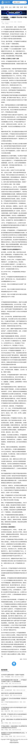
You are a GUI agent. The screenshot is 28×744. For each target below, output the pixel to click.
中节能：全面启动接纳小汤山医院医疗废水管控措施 (14, 720)
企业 (10, 7)
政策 (14, 7)
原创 (25, 7)
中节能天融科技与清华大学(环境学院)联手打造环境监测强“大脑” (13, 708)
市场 (6, 7)
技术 (21, 7)
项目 (17, 7)
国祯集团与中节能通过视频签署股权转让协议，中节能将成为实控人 (14, 733)
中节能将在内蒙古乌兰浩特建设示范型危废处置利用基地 (14, 687)
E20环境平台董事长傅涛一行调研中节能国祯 (12, 674)
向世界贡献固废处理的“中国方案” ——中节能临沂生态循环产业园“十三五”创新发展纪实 (14, 680)
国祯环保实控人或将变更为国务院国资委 (11, 693)
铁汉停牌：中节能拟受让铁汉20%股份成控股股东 (14, 714)
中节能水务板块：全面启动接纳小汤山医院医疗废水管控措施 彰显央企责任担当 (14, 726)
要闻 (2, 7)
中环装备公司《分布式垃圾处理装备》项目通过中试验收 (14, 699)
